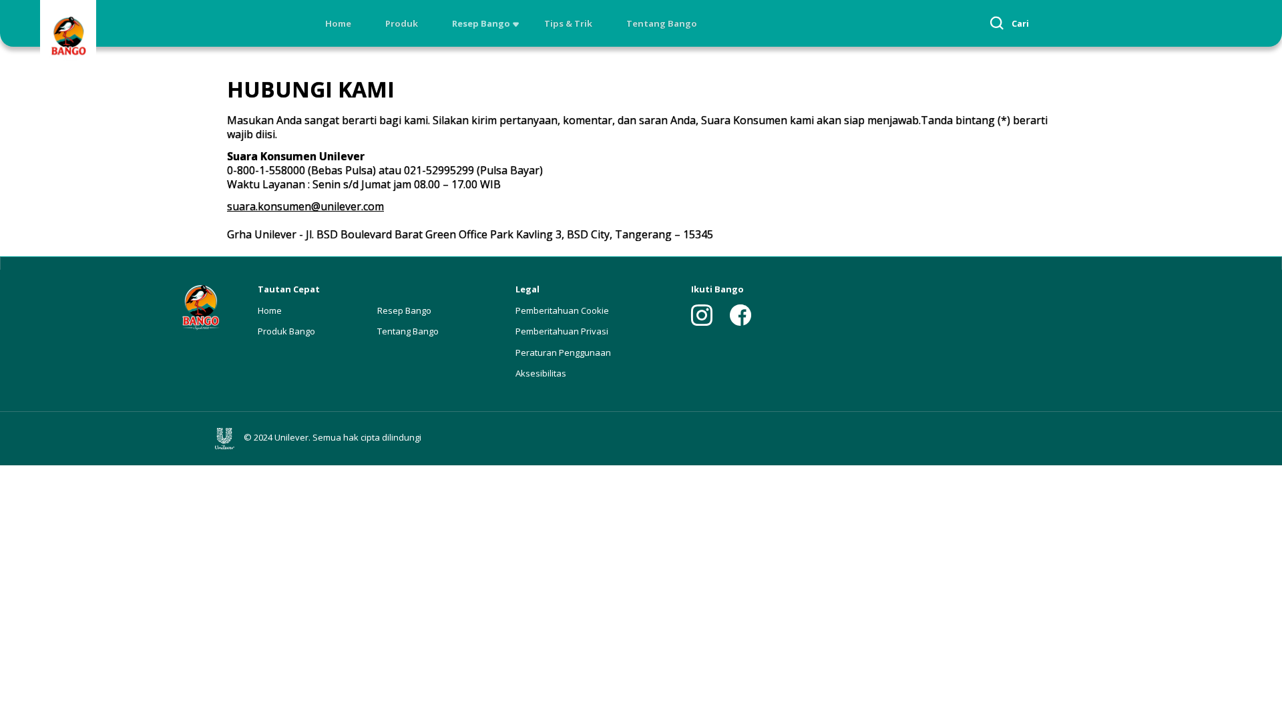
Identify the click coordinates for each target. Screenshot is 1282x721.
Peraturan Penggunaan (563, 352)
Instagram (701, 315)
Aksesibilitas (540, 373)
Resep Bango (481, 23)
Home (338, 23)
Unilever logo (228, 438)
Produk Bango (286, 331)
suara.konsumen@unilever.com (305, 206)
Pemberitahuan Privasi (561, 331)
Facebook (740, 315)
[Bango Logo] (68, 38)
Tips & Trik (568, 23)
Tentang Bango (661, 23)
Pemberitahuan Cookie (562, 310)
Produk (401, 23)
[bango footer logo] (200, 306)
